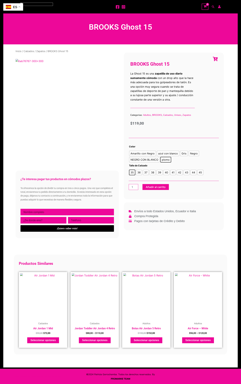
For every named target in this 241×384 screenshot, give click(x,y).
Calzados (29, 51)
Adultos (147, 115)
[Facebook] (118, 7)
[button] (213, 7)
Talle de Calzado (138, 165)
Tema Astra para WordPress (52, 376)
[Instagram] (123, 7)
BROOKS (157, 115)
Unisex (177, 115)
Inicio (18, 51)
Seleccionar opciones (43, 340)
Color (132, 146)
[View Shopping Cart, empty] (205, 7)
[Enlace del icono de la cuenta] (219, 6)
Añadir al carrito (156, 187)
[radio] (142, 153)
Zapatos (40, 51)
